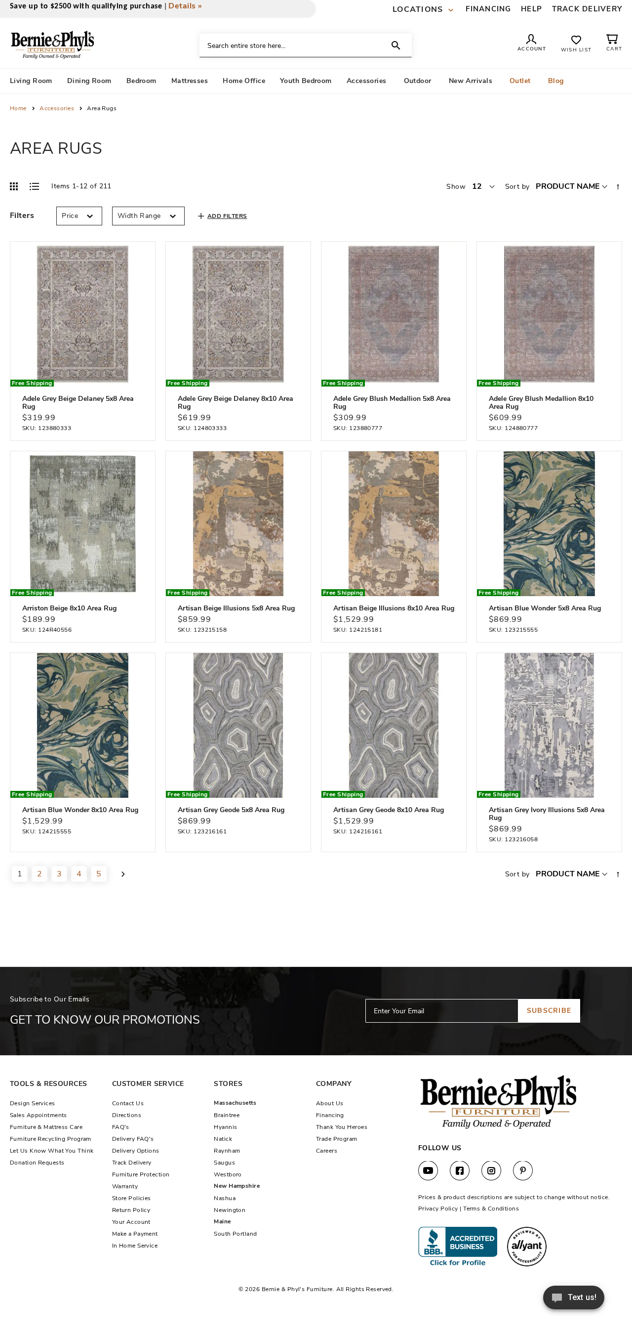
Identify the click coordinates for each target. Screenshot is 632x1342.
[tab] (22, 212)
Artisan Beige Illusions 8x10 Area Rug (393, 608)
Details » (185, 5)
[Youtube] (428, 1171)
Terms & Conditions (491, 1208)
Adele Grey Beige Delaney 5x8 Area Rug (78, 402)
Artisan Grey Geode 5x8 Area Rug (231, 810)
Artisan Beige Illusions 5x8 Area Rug (236, 608)
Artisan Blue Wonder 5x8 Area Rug (545, 608)
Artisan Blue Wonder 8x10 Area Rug (80, 810)
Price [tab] (70, 215)
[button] (424, 9)
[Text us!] (573, 1300)
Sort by (517, 186)
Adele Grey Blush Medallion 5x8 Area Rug (392, 402)
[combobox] (305, 45)
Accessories (58, 108)
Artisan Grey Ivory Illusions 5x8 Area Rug (547, 814)
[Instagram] (491, 1171)
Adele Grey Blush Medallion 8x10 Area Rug (541, 402)
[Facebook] (460, 1171)
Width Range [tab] (139, 215)
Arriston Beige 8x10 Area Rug (69, 608)
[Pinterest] (523, 1171)
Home (19, 108)
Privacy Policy (438, 1208)
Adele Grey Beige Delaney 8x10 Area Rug (235, 402)
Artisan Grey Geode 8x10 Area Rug (388, 810)
